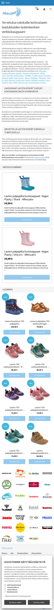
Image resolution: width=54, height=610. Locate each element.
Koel (15, 78)
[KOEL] (34, 509)
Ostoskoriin (27, 219)
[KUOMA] (47, 508)
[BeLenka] (34, 474)
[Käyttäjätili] (44, 9)
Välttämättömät (14, 585)
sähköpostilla (39, 157)
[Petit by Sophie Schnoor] (34, 519)
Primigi (18, 80)
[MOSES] (7, 518)
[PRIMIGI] (47, 519)
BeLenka (12, 73)
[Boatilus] (7, 489)
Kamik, (11, 78)
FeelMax (28, 75)
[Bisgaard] (47, 474)
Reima (27, 80)
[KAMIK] (20, 510)
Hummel (5, 78)
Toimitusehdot (22, 553)
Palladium (42, 78)
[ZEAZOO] (34, 539)
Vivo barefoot (34, 82)
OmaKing (34, 78)
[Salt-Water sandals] (20, 532)
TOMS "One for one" (20, 82)
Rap (22, 80)
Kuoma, (21, 78)
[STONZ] (34, 529)
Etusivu (4, 553)
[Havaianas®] (34, 497)
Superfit (5, 82)
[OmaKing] (20, 519)
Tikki (10, 82)
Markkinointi (12, 592)
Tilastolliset (12, 589)
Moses (27, 78)
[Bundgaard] (20, 486)
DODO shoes (18, 75)
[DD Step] (47, 485)
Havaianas (47, 75)
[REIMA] (7, 530)
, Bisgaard (26, 73)
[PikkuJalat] (12, 12)
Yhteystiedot (36, 553)
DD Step (10, 75)
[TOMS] (20, 542)
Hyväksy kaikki (38, 602)
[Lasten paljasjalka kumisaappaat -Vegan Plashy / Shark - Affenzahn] (27, 183)
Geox (40, 75)
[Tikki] (7, 541)
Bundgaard (35, 73)
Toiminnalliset (13, 587)
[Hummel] (7, 512)
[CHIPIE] (34, 486)
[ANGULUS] (7, 474)
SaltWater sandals (37, 80)
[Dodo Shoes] (7, 499)
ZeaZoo (43, 82)
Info (12, 553)
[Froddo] (20, 497)
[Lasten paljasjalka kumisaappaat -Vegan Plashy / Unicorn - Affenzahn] (27, 239)
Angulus (5, 73)
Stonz (47, 80)
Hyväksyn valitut (15, 602)
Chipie (42, 73)
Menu (8, 3)
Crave (4, 75)
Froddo (35, 75)
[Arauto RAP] (20, 476)
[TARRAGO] (47, 528)
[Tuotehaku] (50, 9)
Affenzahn (42, 71)
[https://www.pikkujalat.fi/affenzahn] (47, 500)
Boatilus (19, 73)
